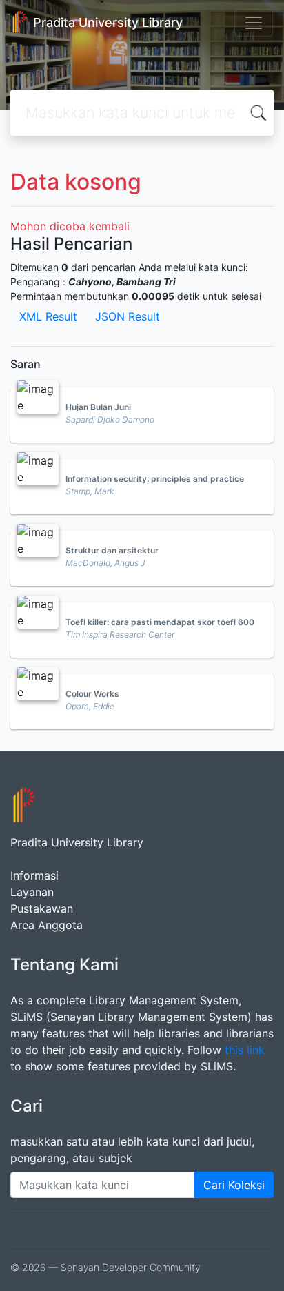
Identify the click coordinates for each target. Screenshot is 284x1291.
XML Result (48, 316)
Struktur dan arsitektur (112, 550)
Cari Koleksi (234, 1185)
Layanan (32, 892)
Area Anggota (46, 925)
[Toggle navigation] (253, 23)
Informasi (34, 875)
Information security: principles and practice (154, 479)
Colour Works (92, 694)
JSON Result (127, 316)
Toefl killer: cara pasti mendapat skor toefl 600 (159, 622)
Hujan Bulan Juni (98, 407)
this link (245, 1050)
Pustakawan (41, 908)
